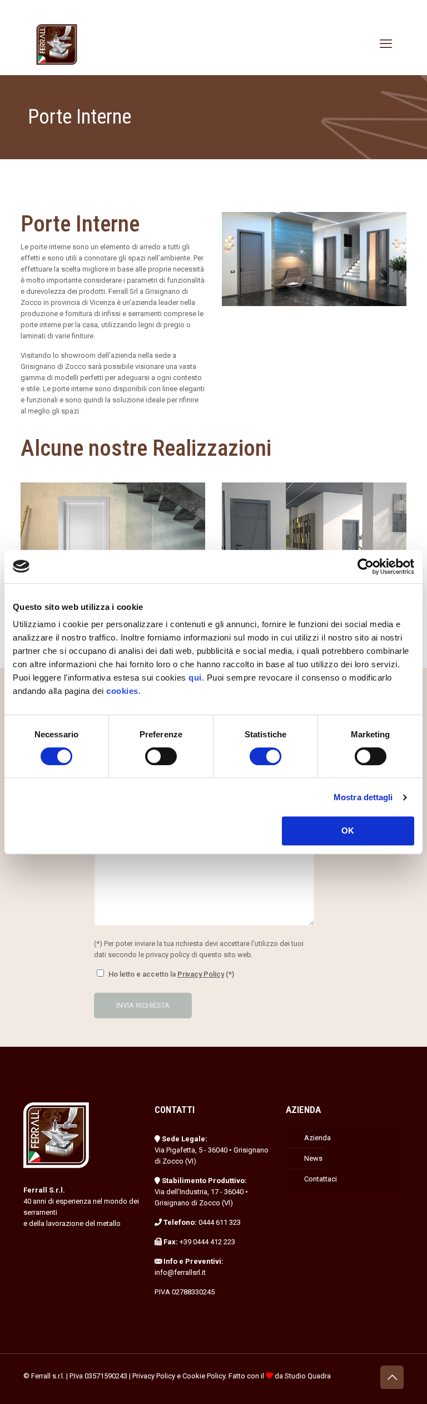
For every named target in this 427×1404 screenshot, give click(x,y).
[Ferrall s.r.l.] (56, 44)
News (313, 1158)
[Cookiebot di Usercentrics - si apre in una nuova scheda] (365, 566)
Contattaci (320, 1179)
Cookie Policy (203, 1376)
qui (195, 677)
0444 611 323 (219, 1222)
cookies (122, 691)
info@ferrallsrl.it (180, 1272)
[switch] (161, 756)
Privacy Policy (200, 974)
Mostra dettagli (363, 797)
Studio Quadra (308, 1376)
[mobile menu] (385, 44)
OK (347, 830)
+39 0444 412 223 (207, 1242)
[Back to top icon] (392, 1377)
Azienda (317, 1138)
